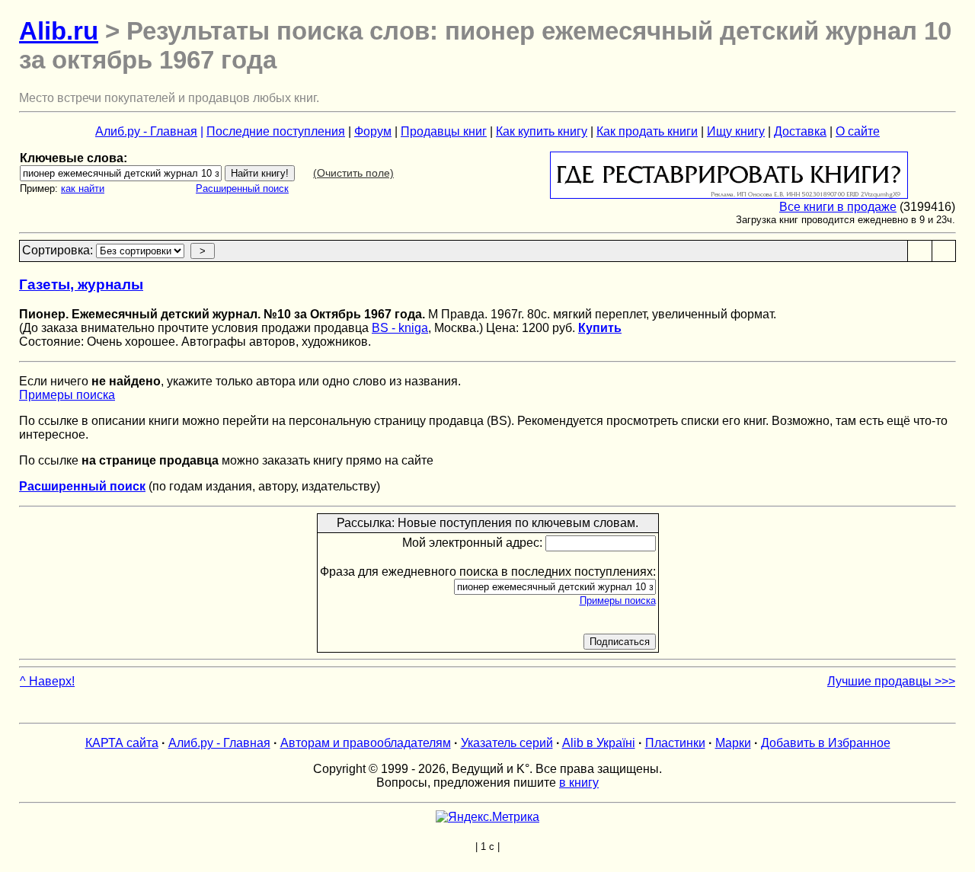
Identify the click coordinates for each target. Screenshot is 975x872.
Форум (373, 131)
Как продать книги (647, 131)
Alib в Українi (598, 742)
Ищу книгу (736, 131)
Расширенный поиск (242, 188)
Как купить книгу (541, 131)
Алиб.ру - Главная (146, 131)
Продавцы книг (444, 131)
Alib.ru (58, 31)
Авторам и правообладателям (365, 742)
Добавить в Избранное (825, 742)
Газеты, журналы (81, 284)
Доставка (800, 131)
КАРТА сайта (121, 742)
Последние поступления (275, 131)
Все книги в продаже (838, 206)
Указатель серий (507, 742)
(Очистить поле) (353, 173)
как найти (82, 188)
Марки (733, 742)
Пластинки (675, 742)
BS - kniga (400, 327)
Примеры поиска (67, 394)
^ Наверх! (47, 681)
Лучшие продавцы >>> (891, 681)
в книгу (579, 782)
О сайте (858, 131)
